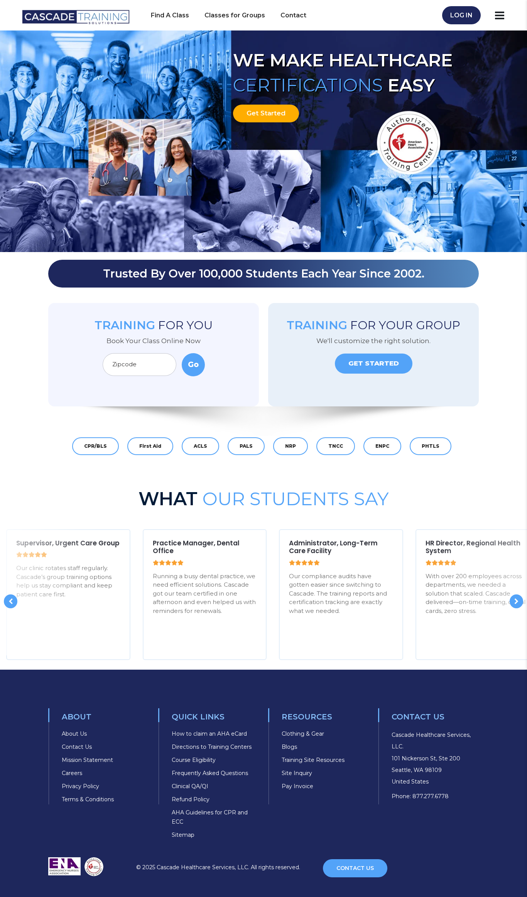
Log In (461, 15)
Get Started (266, 113)
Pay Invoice (297, 786)
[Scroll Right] (516, 601)
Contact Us (77, 746)
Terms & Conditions (88, 799)
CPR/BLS (95, 446)
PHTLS (430, 446)
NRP (290, 446)
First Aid (150, 446)
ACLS (200, 446)
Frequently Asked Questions (210, 773)
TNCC (335, 446)
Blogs (289, 746)
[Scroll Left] (10, 601)
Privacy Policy (80, 786)
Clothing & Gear (303, 733)
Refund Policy (190, 799)
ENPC (382, 446)
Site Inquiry (297, 773)
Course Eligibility (194, 760)
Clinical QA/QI (190, 786)
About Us (74, 733)
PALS (246, 446)
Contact (293, 15)
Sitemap (183, 834)
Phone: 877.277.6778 (420, 796)
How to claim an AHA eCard (209, 733)
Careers (72, 773)
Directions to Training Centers (212, 746)
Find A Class (170, 15)
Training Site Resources (313, 760)
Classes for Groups (234, 15)
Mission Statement (87, 760)
